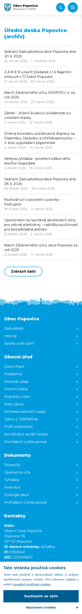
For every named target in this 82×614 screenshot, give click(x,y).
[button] (73, 7)
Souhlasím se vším (41, 596)
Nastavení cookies (41, 607)
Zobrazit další (23, 271)
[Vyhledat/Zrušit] (60, 7)
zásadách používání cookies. (32, 584)
